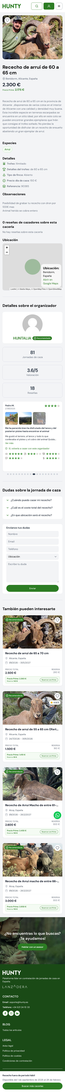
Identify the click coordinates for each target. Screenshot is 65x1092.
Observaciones (14, 194)
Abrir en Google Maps (50, 281)
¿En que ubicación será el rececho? (31, 515)
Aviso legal (8, 1045)
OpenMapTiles (39, 289)
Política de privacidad (14, 1050)
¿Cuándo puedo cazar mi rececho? (31, 500)
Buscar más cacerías (32, 1086)
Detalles (9, 158)
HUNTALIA (22, 338)
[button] (6, 247)
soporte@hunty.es (18, 1002)
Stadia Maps (25, 289)
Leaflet (13, 289)
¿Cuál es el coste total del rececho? (32, 507)
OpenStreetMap (55, 289)
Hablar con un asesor (32, 947)
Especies (9, 143)
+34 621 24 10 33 (21, 1007)
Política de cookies (12, 1055)
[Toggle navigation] (59, 6)
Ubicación (10, 240)
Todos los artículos (12, 1030)
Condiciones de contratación (17, 1060)
